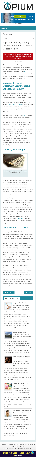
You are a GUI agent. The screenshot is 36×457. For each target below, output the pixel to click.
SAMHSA (20, 218)
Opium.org (18, 6)
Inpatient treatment (15, 104)
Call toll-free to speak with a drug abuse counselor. (22, 18)
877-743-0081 (21, 56)
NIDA (25, 72)
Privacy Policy (21, 449)
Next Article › (28, 292)
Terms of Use (29, 449)
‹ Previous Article (9, 292)
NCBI (23, 115)
